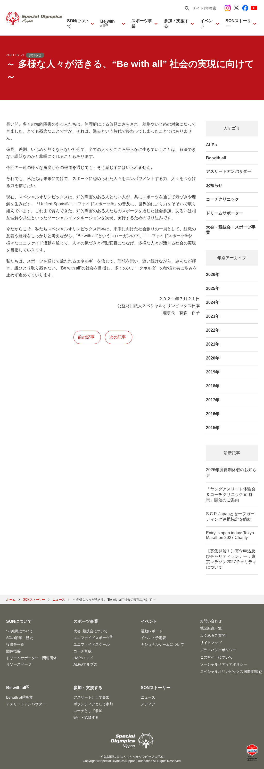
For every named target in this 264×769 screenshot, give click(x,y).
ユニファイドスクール (91, 644)
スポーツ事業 (141, 23)
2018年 (212, 386)
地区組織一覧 (211, 628)
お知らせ (35, 55)
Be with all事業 (19, 697)
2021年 (212, 344)
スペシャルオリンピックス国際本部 (229, 671)
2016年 (212, 414)
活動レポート (151, 631)
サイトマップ (211, 643)
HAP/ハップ (83, 658)
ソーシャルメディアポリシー (223, 664)
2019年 (212, 372)
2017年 (212, 400)
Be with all (107, 23)
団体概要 (13, 651)
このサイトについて (216, 657)
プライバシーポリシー (218, 650)
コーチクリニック (222, 199)
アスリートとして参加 (91, 697)
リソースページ (18, 664)
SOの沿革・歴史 (19, 638)
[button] (199, 8)
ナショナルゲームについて (162, 644)
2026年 (212, 274)
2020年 (212, 358)
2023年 (212, 316)
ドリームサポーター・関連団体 (31, 658)
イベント (206, 23)
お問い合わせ (211, 621)
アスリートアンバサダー (228, 171)
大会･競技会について (90, 631)
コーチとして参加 (87, 711)
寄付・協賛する (86, 717)
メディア (148, 704)
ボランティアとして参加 (93, 704)
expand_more (92, 24)
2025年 (212, 288)
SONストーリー (238, 23)
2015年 (212, 428)
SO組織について (19, 631)
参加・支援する (176, 23)
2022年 (212, 330)
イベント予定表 (153, 638)
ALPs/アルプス (85, 664)
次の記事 (117, 337)
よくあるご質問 (212, 635)
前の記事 (86, 337)
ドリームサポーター (224, 213)
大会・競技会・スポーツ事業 (230, 230)
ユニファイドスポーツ (92, 637)
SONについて (77, 23)
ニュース (148, 697)
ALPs (211, 145)
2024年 (212, 302)
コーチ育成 (82, 651)
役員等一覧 (15, 644)
